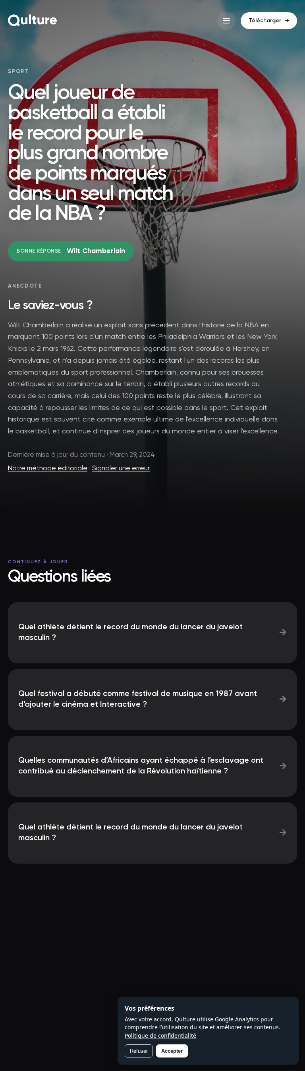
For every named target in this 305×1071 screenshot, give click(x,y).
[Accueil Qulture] (32, 20)
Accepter (172, 1051)
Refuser (139, 1051)
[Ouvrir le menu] (226, 21)
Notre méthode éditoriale (47, 468)
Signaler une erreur (121, 468)
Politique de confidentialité (160, 1035)
